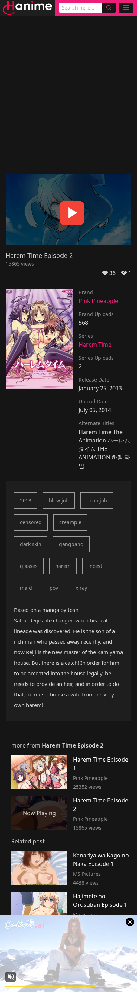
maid (26, 587)
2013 (25, 500)
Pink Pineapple (98, 301)
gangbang (71, 544)
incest (95, 566)
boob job (96, 500)
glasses (29, 566)
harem (63, 566)
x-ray (81, 587)
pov (54, 587)
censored (31, 522)
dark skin (30, 544)
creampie (70, 522)
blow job (59, 500)
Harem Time (95, 344)
